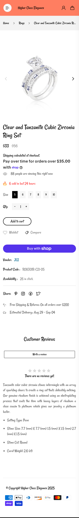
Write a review (40, 354)
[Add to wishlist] (5, 233)
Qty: (5, 206)
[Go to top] (72, 498)
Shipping (8, 155)
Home (6, 23)
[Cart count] (72, 8)
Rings (22, 23)
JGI (16, 259)
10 (54, 194)
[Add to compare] (27, 232)
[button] (6, 79)
